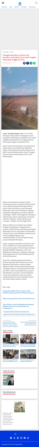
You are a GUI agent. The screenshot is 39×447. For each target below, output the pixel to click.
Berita (4, 63)
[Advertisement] (19, 29)
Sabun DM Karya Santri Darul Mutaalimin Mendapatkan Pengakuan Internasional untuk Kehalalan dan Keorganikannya (18, 306)
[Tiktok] (28, 438)
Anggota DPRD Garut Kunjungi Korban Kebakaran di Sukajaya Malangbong (28, 323)
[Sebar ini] (24, 63)
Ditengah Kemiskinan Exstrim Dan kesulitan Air (16, 311)
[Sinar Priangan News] (20, 3)
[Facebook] (11, 438)
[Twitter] (14, 438)
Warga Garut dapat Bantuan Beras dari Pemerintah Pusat (19, 298)
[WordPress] (18, 438)
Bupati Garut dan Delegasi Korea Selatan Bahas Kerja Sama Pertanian (11, 345)
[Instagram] (21, 438)
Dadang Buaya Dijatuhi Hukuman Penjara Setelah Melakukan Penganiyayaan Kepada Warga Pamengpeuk (10, 323)
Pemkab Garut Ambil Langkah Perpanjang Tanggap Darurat (19, 315)
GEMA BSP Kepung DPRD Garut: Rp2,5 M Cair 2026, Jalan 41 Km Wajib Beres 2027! (10, 360)
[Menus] (2, 3)
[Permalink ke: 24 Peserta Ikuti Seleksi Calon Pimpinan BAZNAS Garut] (28, 354)
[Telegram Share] (31, 63)
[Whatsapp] (34, 63)
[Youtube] (24, 438)
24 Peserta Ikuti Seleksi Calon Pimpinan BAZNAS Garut (27, 360)
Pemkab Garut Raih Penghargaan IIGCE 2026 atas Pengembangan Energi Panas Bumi (28, 345)
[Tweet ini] (27, 63)
